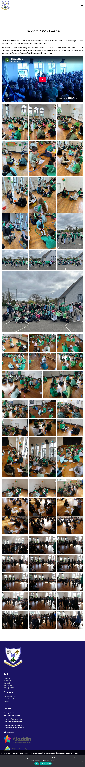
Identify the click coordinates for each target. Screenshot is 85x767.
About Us (7, 678)
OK (37, 764)
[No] (82, 761)
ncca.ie (6, 701)
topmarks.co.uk (9, 699)
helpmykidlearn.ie (9, 697)
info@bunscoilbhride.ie (16, 719)
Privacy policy (46, 764)
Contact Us (7, 681)
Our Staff (7, 683)
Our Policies (8, 685)
